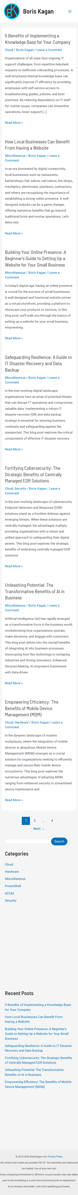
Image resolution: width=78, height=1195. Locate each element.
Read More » (14, 123)
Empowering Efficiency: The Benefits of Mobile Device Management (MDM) (31, 708)
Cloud (9, 50)
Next (39, 829)
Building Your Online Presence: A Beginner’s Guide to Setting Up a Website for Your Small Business (35, 258)
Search (59, 841)
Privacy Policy (55, 1156)
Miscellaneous (15, 156)
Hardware (22, 722)
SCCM (9, 893)
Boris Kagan (38, 11)
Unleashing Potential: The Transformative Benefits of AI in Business (35, 591)
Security (20, 488)
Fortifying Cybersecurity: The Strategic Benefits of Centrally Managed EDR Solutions (33, 474)
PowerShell (13, 886)
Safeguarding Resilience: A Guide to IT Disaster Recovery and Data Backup (38, 363)
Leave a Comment (49, 50)
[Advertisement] (39, 946)
